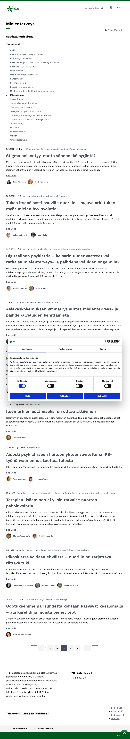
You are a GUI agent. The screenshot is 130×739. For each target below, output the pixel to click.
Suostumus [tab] (27, 349)
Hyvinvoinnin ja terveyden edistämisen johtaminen (35, 62)
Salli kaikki (102, 396)
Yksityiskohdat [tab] (65, 349)
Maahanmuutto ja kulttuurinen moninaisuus (32, 91)
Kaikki (13, 50)
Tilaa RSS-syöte (116, 30)
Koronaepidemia (18, 83)
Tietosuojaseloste (19, 728)
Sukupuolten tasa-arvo (21, 107)
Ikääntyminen (16, 70)
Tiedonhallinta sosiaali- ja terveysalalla (29, 119)
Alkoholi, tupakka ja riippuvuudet (26, 54)
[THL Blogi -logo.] (15, 8)
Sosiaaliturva (16, 99)
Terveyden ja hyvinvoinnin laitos (25, 111)
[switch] (50, 386)
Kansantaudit (16, 79)
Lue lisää (11, 175)
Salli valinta (65, 396)
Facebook (116, 711)
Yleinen (13, 136)
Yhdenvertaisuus (18, 131)
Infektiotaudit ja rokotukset (24, 75)
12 (87, 648)
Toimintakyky (16, 123)
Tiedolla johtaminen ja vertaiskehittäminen (31, 115)
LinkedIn (115, 708)
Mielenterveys (17, 95)
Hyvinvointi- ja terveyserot (23, 66)
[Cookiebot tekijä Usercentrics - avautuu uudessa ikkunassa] (109, 341)
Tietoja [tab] (103, 349)
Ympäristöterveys (18, 140)
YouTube (115, 718)
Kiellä (27, 396)
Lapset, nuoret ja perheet (22, 87)
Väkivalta (14, 127)
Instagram (116, 715)
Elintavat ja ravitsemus (21, 58)
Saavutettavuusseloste (43, 728)
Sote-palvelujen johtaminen (24, 103)
